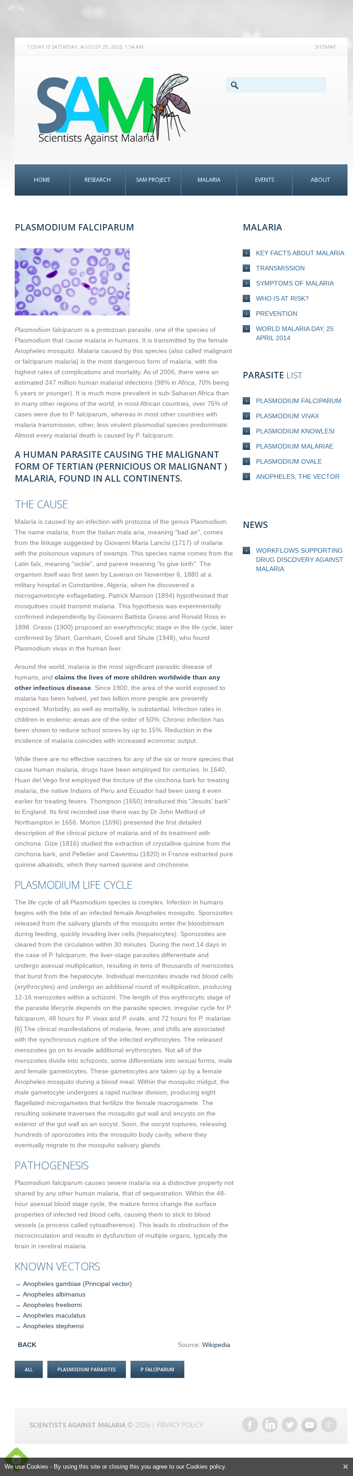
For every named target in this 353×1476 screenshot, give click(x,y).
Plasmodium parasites (86, 1369)
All (29, 1369)
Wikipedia (216, 1344)
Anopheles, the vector (298, 476)
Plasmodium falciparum (299, 400)
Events (264, 180)
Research (98, 180)
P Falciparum (157, 1369)
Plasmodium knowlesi (295, 431)
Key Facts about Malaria (300, 253)
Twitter (289, 1424)
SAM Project (153, 180)
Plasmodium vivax (287, 416)
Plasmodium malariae (294, 446)
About (320, 180)
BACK (27, 1344)
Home (42, 180)
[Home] (118, 108)
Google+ (329, 1424)
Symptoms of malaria (295, 283)
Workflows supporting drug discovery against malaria (299, 559)
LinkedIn (270, 1424)
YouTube (309, 1424)
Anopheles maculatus (54, 1315)
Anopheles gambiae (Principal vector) (77, 1283)
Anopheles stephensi (53, 1326)
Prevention (276, 313)
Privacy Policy (180, 1424)
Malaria (209, 180)
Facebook (250, 1424)
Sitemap (325, 46)
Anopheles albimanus (54, 1294)
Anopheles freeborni (52, 1304)
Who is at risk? (282, 298)
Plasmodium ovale (289, 461)
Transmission (280, 268)
